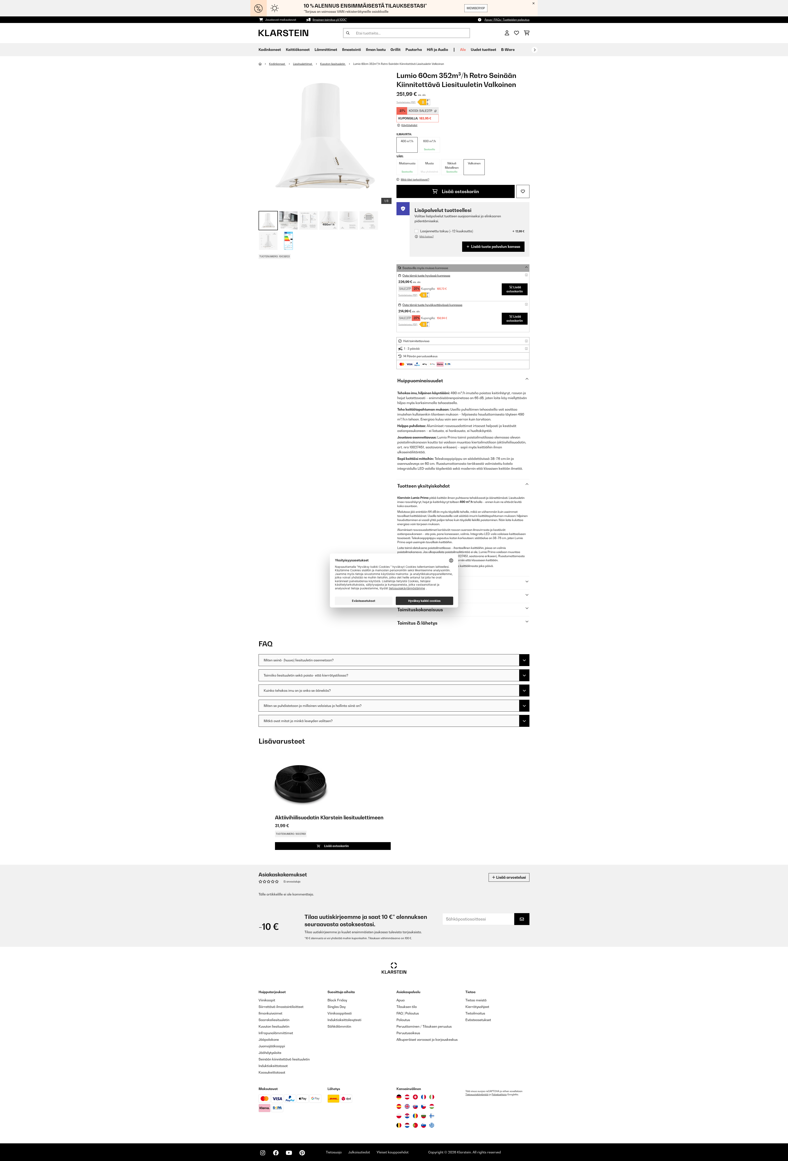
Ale (463, 49)
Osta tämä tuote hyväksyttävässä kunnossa (432, 305)
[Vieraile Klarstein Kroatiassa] (407, 1115)
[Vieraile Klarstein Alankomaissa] (407, 1125)
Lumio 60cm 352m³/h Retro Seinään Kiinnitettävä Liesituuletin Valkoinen (398, 63)
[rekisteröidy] (534, 50)
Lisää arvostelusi (510, 877)
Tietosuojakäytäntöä (476, 1094)
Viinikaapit (267, 1000)
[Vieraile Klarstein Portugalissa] (415, 1125)
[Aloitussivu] (264, 63)
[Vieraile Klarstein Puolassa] (398, 1115)
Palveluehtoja (499, 1094)
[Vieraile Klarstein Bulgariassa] (423, 1115)
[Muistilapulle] (522, 191)
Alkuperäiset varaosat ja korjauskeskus (427, 1039)
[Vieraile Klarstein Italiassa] (431, 1097)
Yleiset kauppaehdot (393, 1152)
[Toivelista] (516, 33)
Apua (400, 1000)
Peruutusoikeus (408, 1033)
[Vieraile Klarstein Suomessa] (431, 1115)
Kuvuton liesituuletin (333, 63)
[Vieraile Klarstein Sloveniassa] (423, 1125)
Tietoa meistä (476, 1000)
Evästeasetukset (478, 1020)
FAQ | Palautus (407, 1013)
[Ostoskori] (526, 33)
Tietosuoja (334, 1152)
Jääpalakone (269, 1039)
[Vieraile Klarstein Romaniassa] (415, 1115)
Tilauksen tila (406, 1007)
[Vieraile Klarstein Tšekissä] (423, 1106)
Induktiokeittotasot (273, 1066)
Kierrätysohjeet (477, 1007)
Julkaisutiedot (359, 1152)
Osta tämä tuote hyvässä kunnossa (426, 275)
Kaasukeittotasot (272, 1072)
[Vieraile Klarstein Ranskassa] (423, 1097)
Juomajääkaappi (272, 1046)
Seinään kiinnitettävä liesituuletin (284, 1059)
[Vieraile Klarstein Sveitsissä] (415, 1097)
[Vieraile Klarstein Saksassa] (398, 1097)
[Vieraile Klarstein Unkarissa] (431, 1106)
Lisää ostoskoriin (460, 191)
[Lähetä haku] (347, 33)
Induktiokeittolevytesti (344, 1020)
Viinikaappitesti (340, 1013)
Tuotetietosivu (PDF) (406, 102)
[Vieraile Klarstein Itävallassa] (407, 1097)
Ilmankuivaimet (270, 1013)
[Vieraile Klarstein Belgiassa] (398, 1125)
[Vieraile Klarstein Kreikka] (431, 1125)
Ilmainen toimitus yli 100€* (330, 19)
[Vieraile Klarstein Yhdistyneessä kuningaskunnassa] (407, 1106)
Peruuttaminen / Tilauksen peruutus (424, 1026)
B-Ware (508, 49)
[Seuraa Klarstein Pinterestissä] (302, 1153)
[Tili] (507, 33)
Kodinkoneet (277, 63)
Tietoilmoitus (475, 1013)
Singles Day (337, 1007)
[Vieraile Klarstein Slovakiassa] (415, 1106)
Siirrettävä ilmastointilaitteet (281, 1007)
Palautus (403, 1020)
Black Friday (337, 1000)
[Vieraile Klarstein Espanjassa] (398, 1106)
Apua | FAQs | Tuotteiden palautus (506, 19)
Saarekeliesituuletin (274, 1020)
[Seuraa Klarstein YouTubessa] (289, 1153)
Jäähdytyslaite (270, 1053)
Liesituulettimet (303, 63)
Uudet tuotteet (483, 49)
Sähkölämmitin (339, 1026)
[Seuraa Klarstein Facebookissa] (276, 1153)
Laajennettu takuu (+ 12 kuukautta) (446, 231)
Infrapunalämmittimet (276, 1033)
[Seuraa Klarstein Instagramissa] (263, 1153)
